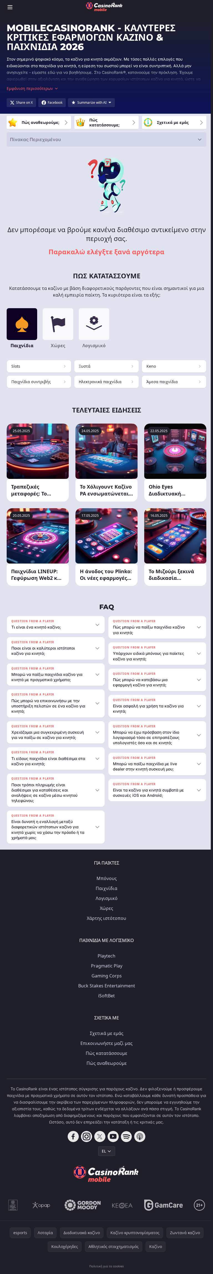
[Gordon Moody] (82, 1205)
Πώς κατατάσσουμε (105, 1053)
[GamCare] (162, 1205)
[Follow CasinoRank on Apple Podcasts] (138, 1136)
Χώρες (105, 908)
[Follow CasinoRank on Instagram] (85, 1136)
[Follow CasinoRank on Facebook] (72, 1136)
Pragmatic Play (105, 966)
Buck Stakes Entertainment (105, 986)
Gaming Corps (105, 976)
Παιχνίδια (105, 888)
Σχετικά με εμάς (105, 1033)
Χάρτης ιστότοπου (105, 918)
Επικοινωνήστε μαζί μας (105, 1043)
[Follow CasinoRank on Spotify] (125, 1136)
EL (103, 1151)
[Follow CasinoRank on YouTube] (112, 1136)
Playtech (105, 956)
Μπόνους (105, 878)
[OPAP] (40, 1205)
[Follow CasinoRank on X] (98, 1136)
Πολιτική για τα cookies (105, 1266)
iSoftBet (105, 996)
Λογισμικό (105, 898)
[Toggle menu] (10, 7)
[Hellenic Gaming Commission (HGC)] (12, 1205)
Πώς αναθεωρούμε (105, 1063)
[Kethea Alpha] (121, 1205)
